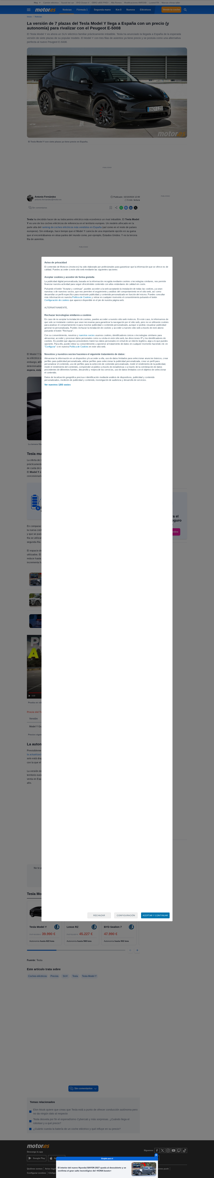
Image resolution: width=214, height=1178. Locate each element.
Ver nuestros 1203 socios (57, 384)
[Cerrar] (156, 1155)
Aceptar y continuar (155, 915)
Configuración (126, 915)
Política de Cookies (81, 297)
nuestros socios (87, 335)
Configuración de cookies (56, 300)
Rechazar (99, 915)
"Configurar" (50, 346)
